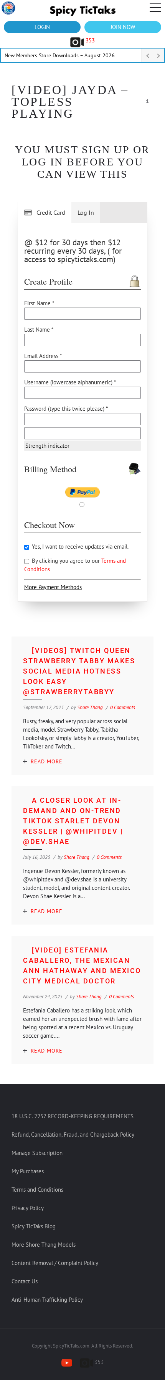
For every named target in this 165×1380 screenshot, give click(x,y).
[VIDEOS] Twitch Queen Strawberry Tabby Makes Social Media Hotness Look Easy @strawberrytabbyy (79, 671)
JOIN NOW (123, 27)
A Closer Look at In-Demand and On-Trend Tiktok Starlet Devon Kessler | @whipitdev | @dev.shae (73, 820)
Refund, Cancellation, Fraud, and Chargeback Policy (73, 1134)
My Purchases (28, 1171)
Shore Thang (90, 707)
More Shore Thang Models (44, 1244)
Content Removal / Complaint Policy (55, 1263)
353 (89, 40)
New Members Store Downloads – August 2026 (60, 55)
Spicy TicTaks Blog (34, 1226)
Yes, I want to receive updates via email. (79, 546)
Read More (47, 761)
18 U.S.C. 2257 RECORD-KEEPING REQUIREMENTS (73, 1116)
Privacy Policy (28, 1208)
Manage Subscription (37, 1152)
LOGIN (42, 27)
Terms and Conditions (37, 1189)
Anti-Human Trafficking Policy (47, 1299)
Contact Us (25, 1281)
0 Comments (122, 707)
